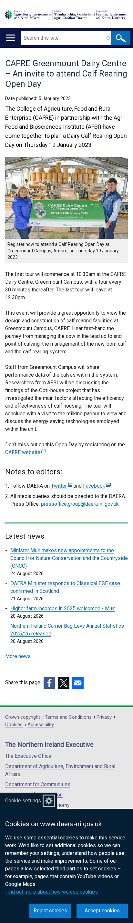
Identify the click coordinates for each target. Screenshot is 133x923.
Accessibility (40, 724)
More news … (20, 656)
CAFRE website (24, 452)
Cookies (14, 724)
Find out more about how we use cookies (51, 892)
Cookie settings (23, 800)
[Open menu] (10, 38)
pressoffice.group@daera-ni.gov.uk (80, 504)
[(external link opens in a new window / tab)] (49, 683)
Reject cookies (50, 911)
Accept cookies (102, 911)
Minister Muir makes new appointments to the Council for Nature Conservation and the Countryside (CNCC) (69, 558)
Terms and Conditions (68, 717)
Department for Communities (37, 784)
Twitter (61, 486)
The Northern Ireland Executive (49, 744)
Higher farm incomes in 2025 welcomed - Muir (62, 608)
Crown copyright (22, 717)
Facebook (96, 486)
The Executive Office (28, 756)
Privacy (104, 717)
